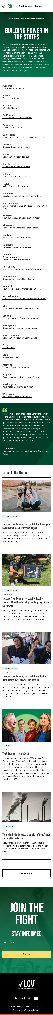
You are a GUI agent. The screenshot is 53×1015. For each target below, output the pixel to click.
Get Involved (25, 6)
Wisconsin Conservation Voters (17, 396)
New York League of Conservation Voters (21, 289)
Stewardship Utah (10, 357)
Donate (38, 6)
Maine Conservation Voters (15, 186)
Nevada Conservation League (16, 259)
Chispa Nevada (9, 257)
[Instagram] (23, 998)
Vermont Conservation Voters (16, 367)
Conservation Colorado (13, 127)
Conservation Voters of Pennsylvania (19, 328)
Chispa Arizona (9, 108)
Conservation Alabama (13, 88)
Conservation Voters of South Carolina (20, 338)
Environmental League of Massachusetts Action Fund (24, 207)
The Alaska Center (11, 98)
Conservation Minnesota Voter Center (20, 228)
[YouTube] (36, 998)
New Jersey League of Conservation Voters (22, 269)
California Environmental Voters (17, 118)
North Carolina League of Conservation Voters (24, 298)
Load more (26, 873)
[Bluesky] (16, 998)
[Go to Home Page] (7, 6)
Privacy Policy (16, 1006)
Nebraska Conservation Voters (16, 247)
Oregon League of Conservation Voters (20, 318)
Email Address (8, 943)
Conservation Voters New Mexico (18, 279)
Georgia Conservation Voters (16, 147)
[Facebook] (29, 998)
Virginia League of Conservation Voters (20, 377)
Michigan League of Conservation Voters (21, 218)
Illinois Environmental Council (16, 167)
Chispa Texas (8, 347)
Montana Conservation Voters (16, 237)
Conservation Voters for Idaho (16, 157)
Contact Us (38, 1006)
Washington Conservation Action (17, 387)
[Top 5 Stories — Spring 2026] (26, 745)
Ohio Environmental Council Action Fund (21, 308)
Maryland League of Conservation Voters (21, 196)
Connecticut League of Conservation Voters (23, 137)
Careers (27, 1006)
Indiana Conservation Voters (15, 176)
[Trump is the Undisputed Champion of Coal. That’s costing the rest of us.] (26, 823)
